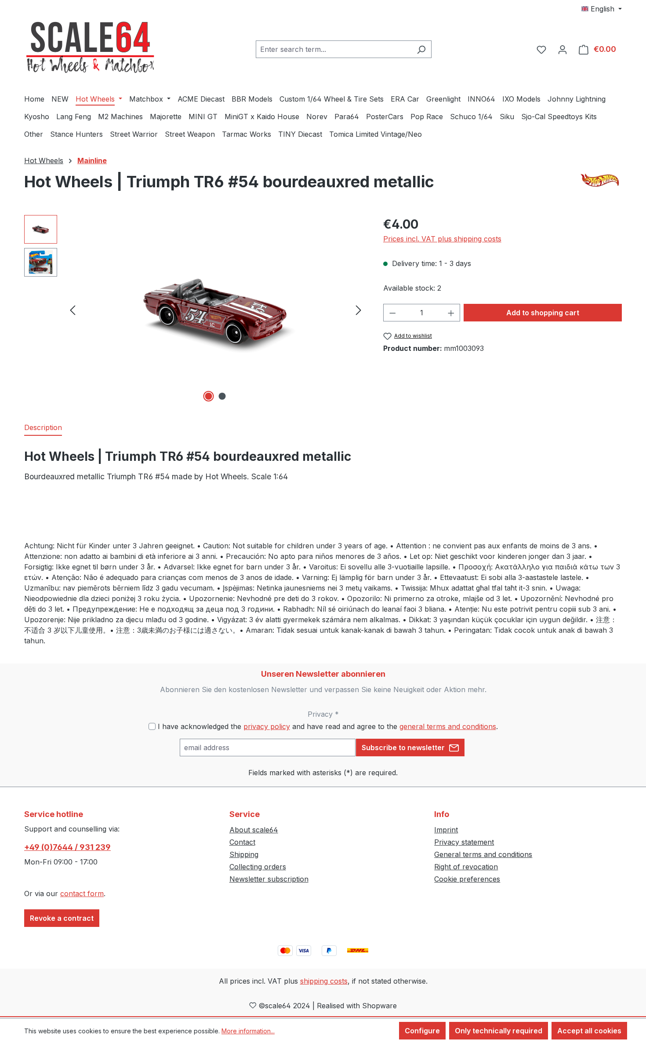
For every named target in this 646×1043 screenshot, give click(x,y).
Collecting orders (257, 866)
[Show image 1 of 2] (208, 396)
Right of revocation (466, 866)
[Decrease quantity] (392, 312)
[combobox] (333, 49)
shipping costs (324, 981)
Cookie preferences (467, 879)
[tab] (43, 428)
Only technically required (498, 1030)
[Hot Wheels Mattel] (601, 180)
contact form (82, 893)
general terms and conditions (447, 726)
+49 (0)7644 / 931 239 (67, 847)
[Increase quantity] (451, 312)
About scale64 (253, 829)
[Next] (358, 309)
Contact (242, 842)
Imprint (446, 829)
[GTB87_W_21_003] (215, 309)
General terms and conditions (483, 854)
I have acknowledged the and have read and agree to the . (328, 726)
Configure (422, 1030)
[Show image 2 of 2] (222, 396)
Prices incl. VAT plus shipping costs (442, 238)
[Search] (421, 49)
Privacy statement (464, 842)
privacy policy (266, 726)
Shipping (243, 854)
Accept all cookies (589, 1030)
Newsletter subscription (268, 879)
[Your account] (562, 49)
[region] (194, 309)
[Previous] (72, 309)
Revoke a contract (62, 918)
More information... (248, 1031)
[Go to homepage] (90, 47)
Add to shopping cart (542, 312)
